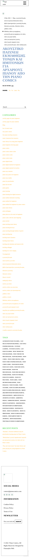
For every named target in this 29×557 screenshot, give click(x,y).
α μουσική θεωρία (20, 18)
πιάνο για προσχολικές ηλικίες (12, 39)
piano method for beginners (10, 201)
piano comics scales (8, 155)
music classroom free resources (10, 138)
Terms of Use (8, 511)
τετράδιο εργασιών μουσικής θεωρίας (12, 330)
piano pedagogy (7, 211)
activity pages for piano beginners (11, 118)
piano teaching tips (7, 234)
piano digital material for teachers (11, 168)
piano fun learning (8, 377)
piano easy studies (7, 178)
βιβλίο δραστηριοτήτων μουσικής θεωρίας (15, 23)
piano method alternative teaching (11, 197)
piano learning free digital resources (12, 194)
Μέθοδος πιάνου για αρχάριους (12, 31)
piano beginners (17, 356)
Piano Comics (13, 543)
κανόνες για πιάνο (7, 284)
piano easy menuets (7, 171)
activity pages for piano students (11, 121)
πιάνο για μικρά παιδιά (10, 36)
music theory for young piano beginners (13, 141)
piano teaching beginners (17, 387)
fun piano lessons (14, 348)
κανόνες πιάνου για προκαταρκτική (11, 290)
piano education (19, 367)
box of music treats (7, 128)
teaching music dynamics (9, 237)
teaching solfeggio (7, 247)
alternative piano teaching (11, 341)
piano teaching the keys (9, 227)
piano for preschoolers (8, 181)
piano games (6, 188)
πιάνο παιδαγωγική (21, 44)
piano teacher (6, 221)
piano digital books (7, 161)
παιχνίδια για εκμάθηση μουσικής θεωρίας (13, 310)
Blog (14, 18)
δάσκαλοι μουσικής (9, 26)
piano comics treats (7, 158)
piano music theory (7, 207)
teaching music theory (8, 240)
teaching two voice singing (9, 250)
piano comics (6, 148)
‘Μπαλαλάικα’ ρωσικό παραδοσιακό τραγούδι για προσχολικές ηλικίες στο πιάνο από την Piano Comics (14, 440)
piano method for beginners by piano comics (14, 204)
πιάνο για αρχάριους (13, 410)
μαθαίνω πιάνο (8, 28)
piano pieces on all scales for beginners (12, 214)
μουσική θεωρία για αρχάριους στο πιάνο (14, 34)
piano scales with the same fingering (12, 217)
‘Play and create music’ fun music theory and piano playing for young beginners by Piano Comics (14, 448)
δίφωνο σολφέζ (7, 277)
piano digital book (17, 364)
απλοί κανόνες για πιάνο (9, 260)
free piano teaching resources (10, 135)
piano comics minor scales (9, 151)
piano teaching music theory (10, 224)
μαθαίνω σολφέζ (7, 297)
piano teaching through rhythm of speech (13, 231)
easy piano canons (7, 131)
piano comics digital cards (16, 359)
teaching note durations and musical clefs (13, 244)
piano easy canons (8, 367)
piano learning (6, 191)
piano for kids (7, 369)
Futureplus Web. (9, 548)
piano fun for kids (7, 184)
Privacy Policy (8, 508)
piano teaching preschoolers (12, 390)
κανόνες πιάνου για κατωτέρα (10, 287)
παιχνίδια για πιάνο (8, 408)
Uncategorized (6, 254)
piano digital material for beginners (11, 164)
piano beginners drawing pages (10, 145)
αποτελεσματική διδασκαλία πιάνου (13, 20)
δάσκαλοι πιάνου (19, 26)
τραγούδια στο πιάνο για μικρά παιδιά (13, 421)
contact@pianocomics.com (12, 491)
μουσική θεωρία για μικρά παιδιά (12, 405)
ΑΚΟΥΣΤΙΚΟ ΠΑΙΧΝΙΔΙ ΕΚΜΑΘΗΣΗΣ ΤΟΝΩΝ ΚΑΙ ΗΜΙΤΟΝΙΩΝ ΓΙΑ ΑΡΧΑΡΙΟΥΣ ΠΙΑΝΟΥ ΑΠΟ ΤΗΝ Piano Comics (14, 64)
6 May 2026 (7, 18)
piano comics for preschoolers (12, 361)
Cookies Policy (9, 504)
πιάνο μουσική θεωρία (10, 44)
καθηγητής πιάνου (7, 280)
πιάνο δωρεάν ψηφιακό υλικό (11, 42)
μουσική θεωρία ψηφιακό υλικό (11, 307)
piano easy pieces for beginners (10, 174)
